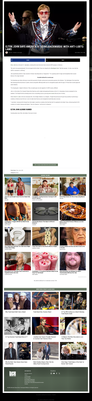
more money (52, 93)
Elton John (13, 65)
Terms (26, 375)
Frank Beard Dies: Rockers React (42, 312)
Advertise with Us (28, 373)
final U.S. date (17, 96)
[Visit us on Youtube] (54, 373)
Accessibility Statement (30, 379)
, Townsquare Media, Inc (25, 387)
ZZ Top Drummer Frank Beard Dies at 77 (16, 337)
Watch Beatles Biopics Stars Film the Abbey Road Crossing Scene (43, 363)
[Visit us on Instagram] (51, 373)
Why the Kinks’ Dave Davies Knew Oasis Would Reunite (16, 363)
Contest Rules (28, 376)
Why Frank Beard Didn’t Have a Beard (15, 312)
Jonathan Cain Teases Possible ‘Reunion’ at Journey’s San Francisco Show (44, 337)
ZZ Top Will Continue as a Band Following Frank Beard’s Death (72, 312)
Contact (26, 383)
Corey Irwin (10, 52)
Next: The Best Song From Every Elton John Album (45, 164)
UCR (22, 170)
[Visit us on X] (60, 373)
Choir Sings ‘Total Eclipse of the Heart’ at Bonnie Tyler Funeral (72, 363)
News (17, 172)
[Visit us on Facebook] (57, 373)
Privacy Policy (27, 378)
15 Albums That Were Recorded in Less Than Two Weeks (72, 337)
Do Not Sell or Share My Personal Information (34, 382)
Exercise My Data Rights (30, 381)
